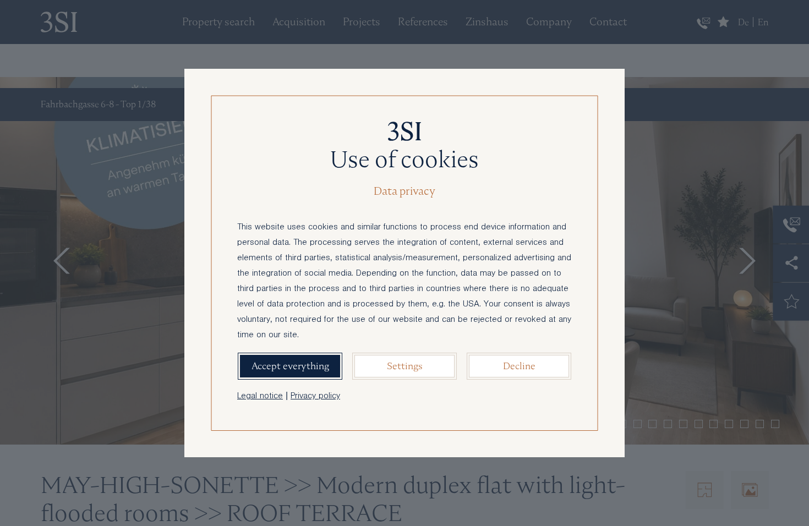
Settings (405, 366)
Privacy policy (315, 396)
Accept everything (290, 366)
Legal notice (260, 396)
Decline (519, 366)
